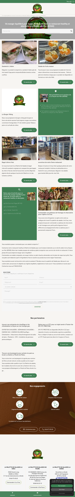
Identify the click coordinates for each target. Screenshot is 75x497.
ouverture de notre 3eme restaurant (50, 162)
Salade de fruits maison (46, 66)
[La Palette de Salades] (37, 9)
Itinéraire (12, 494)
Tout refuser (62, 489)
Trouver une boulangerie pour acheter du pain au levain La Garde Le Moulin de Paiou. (18, 354)
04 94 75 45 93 (49, 429)
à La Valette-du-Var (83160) (13, 213)
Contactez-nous (29, 429)
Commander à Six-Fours (37, 487)
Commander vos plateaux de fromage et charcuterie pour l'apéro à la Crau (55, 213)
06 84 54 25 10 (37, 483)
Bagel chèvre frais (8, 162)
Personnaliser (62, 493)
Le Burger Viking (7, 114)
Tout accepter (61, 486)
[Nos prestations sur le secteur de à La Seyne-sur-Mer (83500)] (44, 98)
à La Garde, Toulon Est (11, 210)
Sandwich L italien (8, 66)
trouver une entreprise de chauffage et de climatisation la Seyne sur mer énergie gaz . (16, 325)
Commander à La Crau (13, 482)
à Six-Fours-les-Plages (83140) (13, 203)
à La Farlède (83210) (11, 207)
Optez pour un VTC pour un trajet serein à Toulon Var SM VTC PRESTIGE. (55, 325)
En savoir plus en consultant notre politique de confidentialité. (30, 302)
